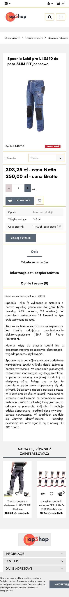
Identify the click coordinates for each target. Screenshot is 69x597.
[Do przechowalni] (40, 201)
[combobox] (46, 158)
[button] (60, 3)
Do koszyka (23, 200)
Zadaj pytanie (21, 238)
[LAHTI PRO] (52, 146)
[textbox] (43, 158)
